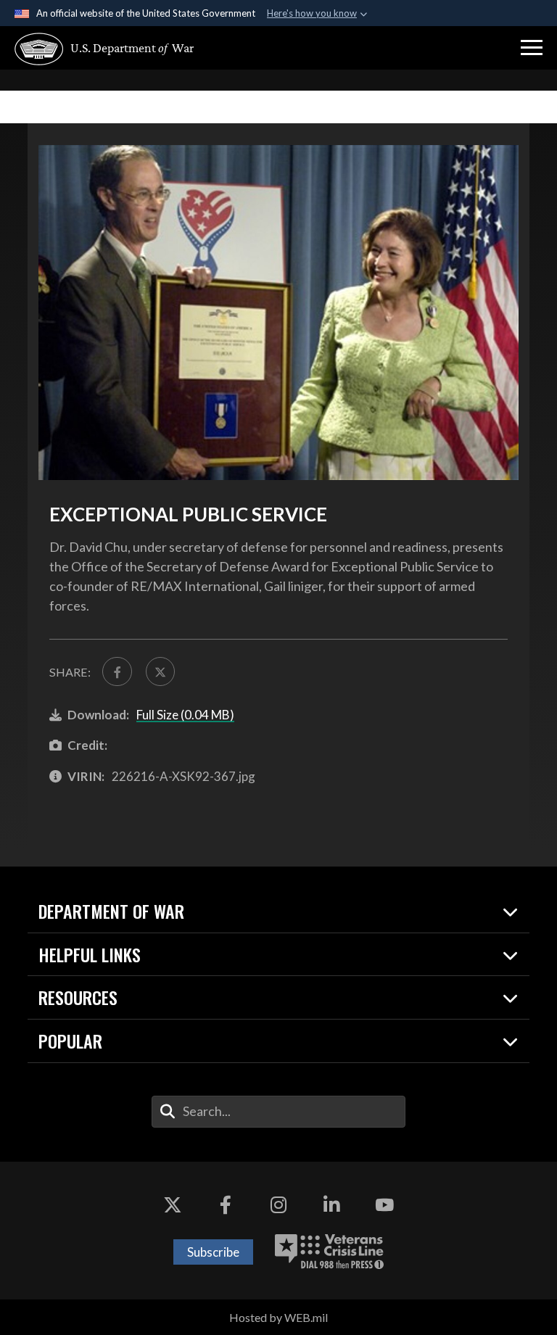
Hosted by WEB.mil (278, 1317)
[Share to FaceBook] (116, 671)
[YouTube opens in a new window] (384, 1205)
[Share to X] (160, 671)
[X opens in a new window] (172, 1205)
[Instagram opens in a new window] (278, 1205)
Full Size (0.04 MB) (185, 714)
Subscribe (213, 1252)
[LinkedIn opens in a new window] (331, 1205)
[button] (531, 48)
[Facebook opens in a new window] (225, 1205)
